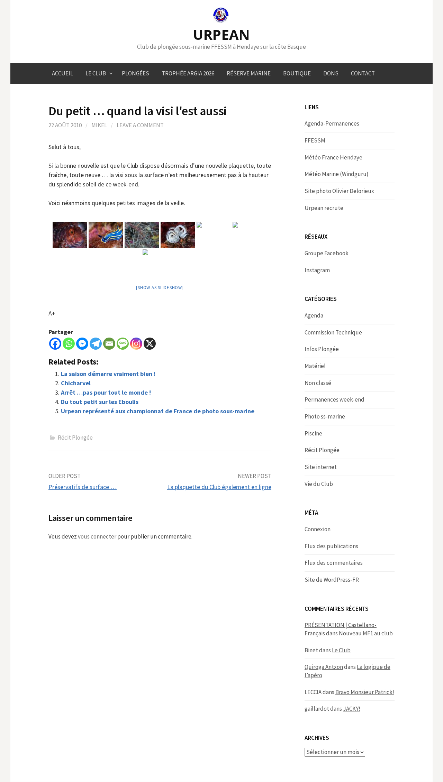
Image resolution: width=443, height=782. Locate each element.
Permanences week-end (334, 399)
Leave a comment (140, 125)
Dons (330, 73)
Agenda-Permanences (332, 123)
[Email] (109, 344)
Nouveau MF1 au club (366, 633)
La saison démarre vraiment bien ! (108, 374)
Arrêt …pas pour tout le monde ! (106, 392)
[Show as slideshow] (159, 288)
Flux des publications (331, 546)
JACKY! (351, 708)
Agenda (314, 315)
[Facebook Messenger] (82, 344)
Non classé (318, 383)
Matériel (315, 366)
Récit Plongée (75, 437)
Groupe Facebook (327, 253)
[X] (150, 344)
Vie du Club (319, 484)
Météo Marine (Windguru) (337, 174)
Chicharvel (76, 383)
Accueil (62, 73)
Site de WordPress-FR (332, 579)
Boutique (297, 73)
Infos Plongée (322, 349)
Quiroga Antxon (324, 667)
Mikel (99, 125)
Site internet (321, 467)
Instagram (317, 270)
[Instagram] (136, 344)
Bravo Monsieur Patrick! (364, 692)
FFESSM (315, 140)
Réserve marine (249, 73)
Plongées (135, 73)
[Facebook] (55, 344)
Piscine (313, 433)
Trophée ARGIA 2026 (188, 73)
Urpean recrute (324, 208)
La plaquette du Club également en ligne (219, 487)
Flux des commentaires (334, 563)
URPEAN (221, 34)
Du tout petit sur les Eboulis (99, 402)
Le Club (95, 73)
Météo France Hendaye (333, 157)
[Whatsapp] (69, 344)
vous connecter (97, 536)
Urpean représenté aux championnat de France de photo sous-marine (157, 411)
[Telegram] (96, 344)
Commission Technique (333, 332)
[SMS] (123, 344)
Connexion (318, 529)
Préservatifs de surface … (82, 487)
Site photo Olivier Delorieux (339, 191)
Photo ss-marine (325, 416)
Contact (363, 73)
